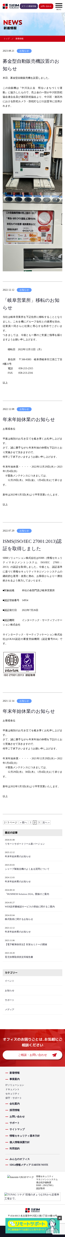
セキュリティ (12, 1093)
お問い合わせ (46, 6)
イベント (9, 981)
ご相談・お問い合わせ (32, 1054)
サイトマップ (17, 1129)
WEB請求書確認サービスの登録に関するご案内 (30, 906)
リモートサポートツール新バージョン (25, 844)
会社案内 (15, 1103)
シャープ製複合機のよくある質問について (27, 869)
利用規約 (15, 1148)
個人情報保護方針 (20, 1142)
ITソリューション (14, 1085)
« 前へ (23, 822)
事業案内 (15, 1079)
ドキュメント (12, 1089)
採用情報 (15, 1110)
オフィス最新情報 (29, 6)
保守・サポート (13, 1098)
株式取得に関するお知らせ (19, 919)
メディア (9, 1009)
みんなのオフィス (20, 1159)
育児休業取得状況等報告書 (19, 957)
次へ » (45, 822)
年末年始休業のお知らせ (29, 419)
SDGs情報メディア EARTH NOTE (29, 1164)
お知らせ (24, 51)
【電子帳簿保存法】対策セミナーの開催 (26, 944)
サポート (9, 1000)
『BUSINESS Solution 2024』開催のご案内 (27, 894)
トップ (7, 38)
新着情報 (15, 1072)
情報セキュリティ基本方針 (25, 1135)
